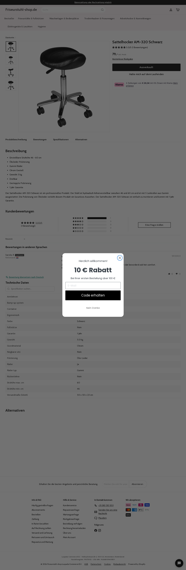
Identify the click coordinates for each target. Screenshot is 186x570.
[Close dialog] (119, 257)
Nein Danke (93, 308)
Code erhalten (93, 295)
